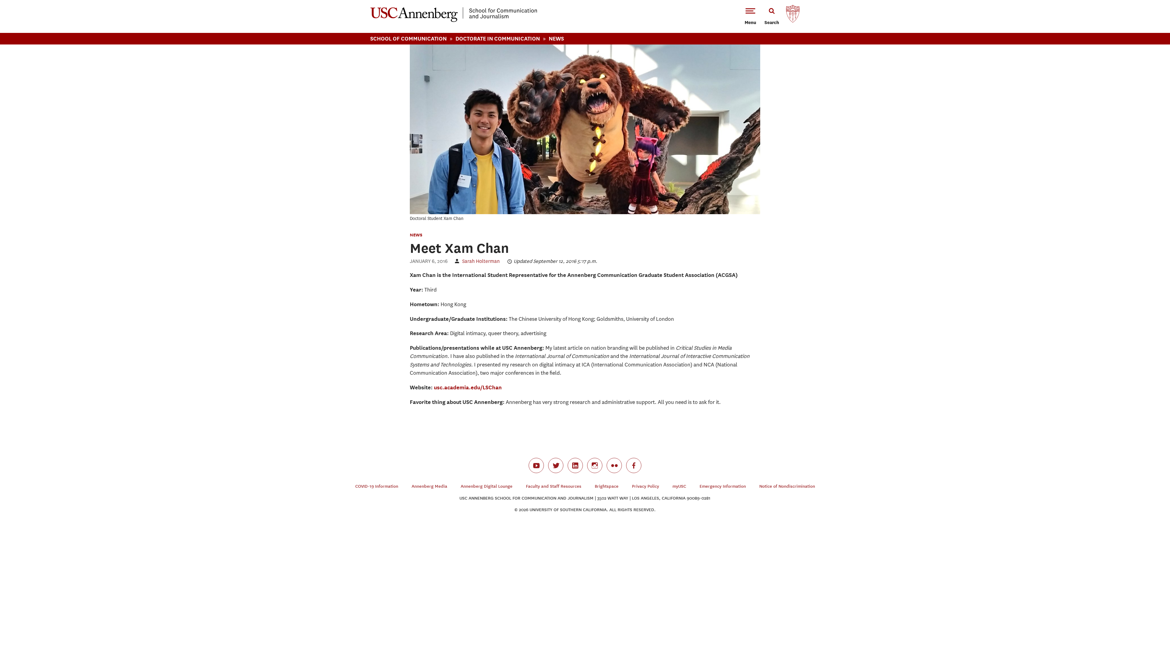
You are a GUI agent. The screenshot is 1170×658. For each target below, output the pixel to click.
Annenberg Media (429, 486)
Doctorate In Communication (498, 38)
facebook (633, 465)
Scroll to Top (1143, 631)
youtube (536, 465)
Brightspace (607, 486)
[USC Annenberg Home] (453, 20)
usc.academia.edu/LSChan (468, 387)
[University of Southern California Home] (793, 15)
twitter (555, 465)
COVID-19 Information (376, 486)
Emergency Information (723, 486)
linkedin (575, 465)
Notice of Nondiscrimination (787, 486)
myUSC (679, 486)
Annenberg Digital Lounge (486, 486)
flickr (614, 465)
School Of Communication (408, 38)
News (556, 38)
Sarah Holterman (481, 261)
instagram (594, 465)
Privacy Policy (645, 486)
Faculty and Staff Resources (553, 486)
